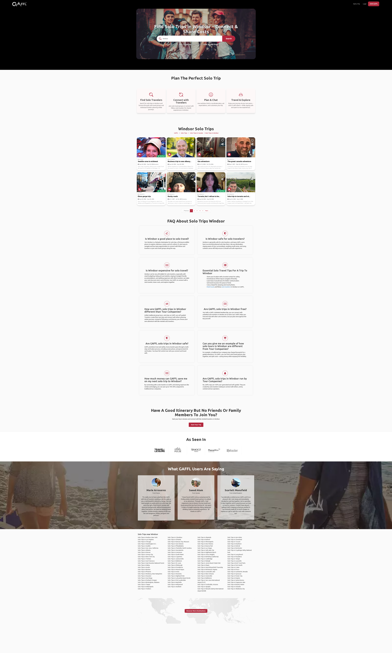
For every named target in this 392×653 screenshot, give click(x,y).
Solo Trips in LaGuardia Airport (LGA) (179, 578)
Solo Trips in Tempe (233, 559)
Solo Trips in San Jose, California (148, 548)
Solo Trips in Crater (233, 567)
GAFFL (176, 133)
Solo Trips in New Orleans (206, 574)
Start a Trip (356, 4)
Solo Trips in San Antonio (175, 544)
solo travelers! (226, 287)
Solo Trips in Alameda (204, 537)
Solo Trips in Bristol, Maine (235, 584)
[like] (163, 140)
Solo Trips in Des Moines (205, 544)
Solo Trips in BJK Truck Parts (236, 563)
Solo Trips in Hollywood (175, 584)
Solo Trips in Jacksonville (176, 559)
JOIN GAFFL (374, 4)
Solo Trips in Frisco (233, 569)
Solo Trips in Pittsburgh (175, 565)
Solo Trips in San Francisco (146, 561)
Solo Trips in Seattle (144, 546)
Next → (207, 210)
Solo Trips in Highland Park (176, 576)
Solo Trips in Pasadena (234, 556)
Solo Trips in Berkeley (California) (208, 556)
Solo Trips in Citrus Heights (206, 554)
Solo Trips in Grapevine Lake (236, 582)
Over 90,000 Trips (210, 44)
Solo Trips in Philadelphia (176, 546)
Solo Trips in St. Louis (174, 563)
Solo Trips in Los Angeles (146, 539)
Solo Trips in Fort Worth (234, 565)
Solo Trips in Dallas (144, 565)
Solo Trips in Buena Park (205, 546)
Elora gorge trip (144, 196)
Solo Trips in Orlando (174, 539)
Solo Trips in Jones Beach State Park (209, 563)
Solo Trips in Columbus (175, 537)
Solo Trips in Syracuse (234, 574)
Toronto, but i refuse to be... (209, 196)
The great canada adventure (239, 161)
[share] (163, 144)
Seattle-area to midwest (148, 161)
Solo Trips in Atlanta (144, 550)
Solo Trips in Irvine (173, 571)
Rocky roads (173, 196)
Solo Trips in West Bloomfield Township (210, 567)
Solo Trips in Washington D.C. (147, 544)
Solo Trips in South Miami (176, 554)
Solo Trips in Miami (203, 565)
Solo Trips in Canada (196, 133)
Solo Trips (184, 133)
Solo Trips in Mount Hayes (176, 569)
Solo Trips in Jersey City (145, 554)
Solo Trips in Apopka (204, 586)
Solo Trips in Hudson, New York (147, 537)
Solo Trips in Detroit (233, 546)
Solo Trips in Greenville (205, 576)
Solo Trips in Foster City (234, 576)
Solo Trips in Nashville (175, 582)
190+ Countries (185, 44)
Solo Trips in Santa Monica (235, 580)
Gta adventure (203, 161)
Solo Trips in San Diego (145, 578)
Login (364, 4)
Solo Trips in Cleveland (234, 539)
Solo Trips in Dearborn (234, 544)
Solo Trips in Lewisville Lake (206, 571)
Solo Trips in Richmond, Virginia (207, 569)
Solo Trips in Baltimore (175, 561)
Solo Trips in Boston (144, 569)
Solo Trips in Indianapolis (145, 586)
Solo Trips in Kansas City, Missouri (178, 541)
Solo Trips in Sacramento (175, 550)
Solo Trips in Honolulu (175, 574)
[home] (19, 4)
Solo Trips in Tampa (144, 584)
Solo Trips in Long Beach (235, 554)
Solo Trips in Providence (175, 567)
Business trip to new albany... (179, 161)
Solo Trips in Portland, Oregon (147, 580)
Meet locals (210, 287)
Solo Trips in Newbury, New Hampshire (150, 574)
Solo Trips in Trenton (144, 559)
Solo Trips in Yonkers (144, 589)
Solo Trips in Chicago (144, 541)
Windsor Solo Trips (196, 129)
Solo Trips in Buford (204, 539)
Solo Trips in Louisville (234, 561)
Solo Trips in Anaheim (174, 586)
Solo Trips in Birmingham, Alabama (148, 582)
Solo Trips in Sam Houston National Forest (151, 563)
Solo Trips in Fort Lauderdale (177, 580)
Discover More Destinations (196, 611)
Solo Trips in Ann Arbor (234, 537)
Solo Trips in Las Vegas (205, 548)
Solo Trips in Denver (144, 552)
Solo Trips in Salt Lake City (206, 550)
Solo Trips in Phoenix (144, 571)
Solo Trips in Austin (144, 567)
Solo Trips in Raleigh (204, 561)
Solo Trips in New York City (146, 556)
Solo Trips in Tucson (233, 541)
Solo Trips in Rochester (234, 548)
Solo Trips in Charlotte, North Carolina (180, 548)
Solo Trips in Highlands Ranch (207, 552)
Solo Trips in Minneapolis (205, 541)
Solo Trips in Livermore (175, 552)
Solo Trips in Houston (144, 576)
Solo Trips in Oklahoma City (236, 589)
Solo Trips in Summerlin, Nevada (237, 571)
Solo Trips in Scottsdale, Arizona (208, 584)
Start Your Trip (196, 425)
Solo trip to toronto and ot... (238, 196)
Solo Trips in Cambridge (205, 559)
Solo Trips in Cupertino (175, 556)
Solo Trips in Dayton (233, 578)
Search (229, 39)
